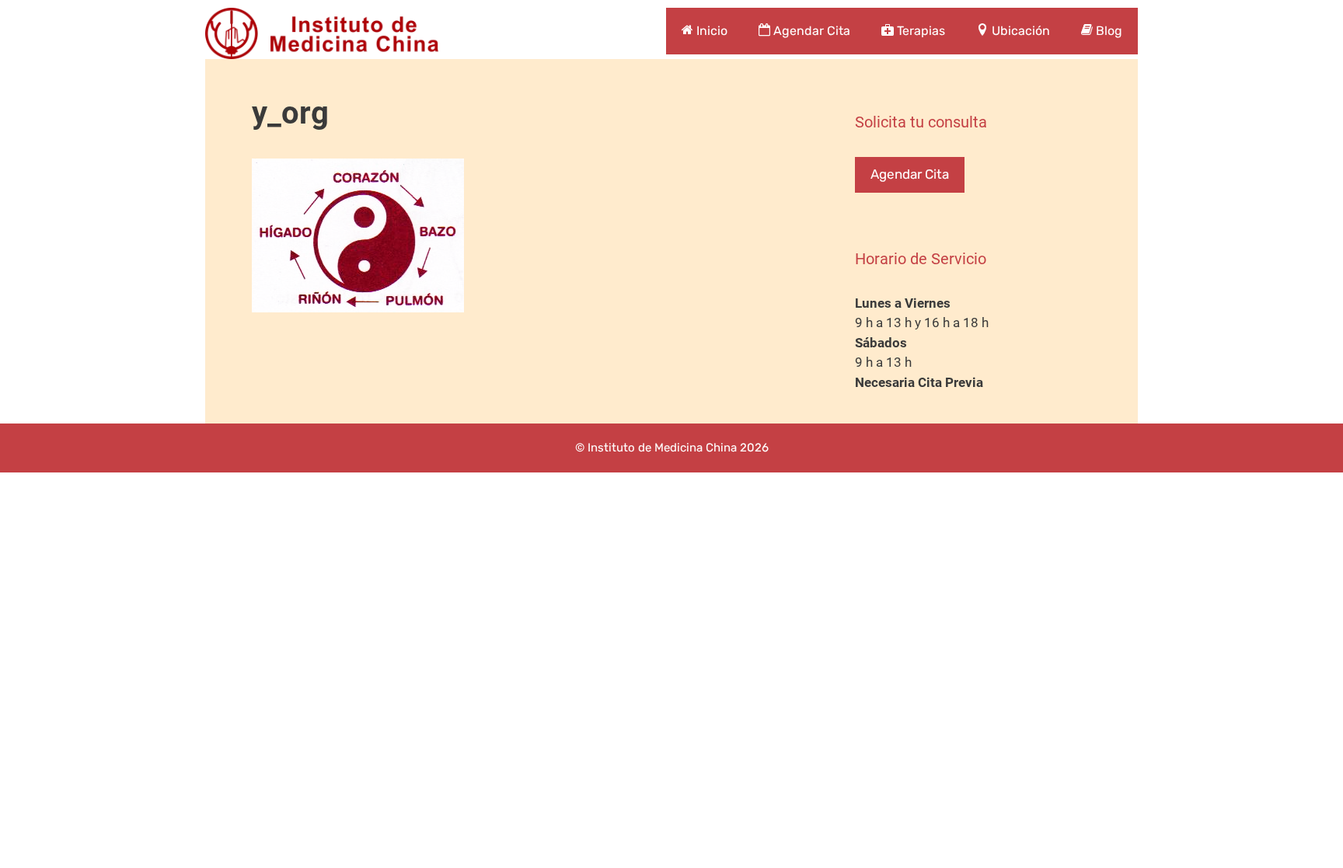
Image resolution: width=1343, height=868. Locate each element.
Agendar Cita (810, 30)
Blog (1107, 30)
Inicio (710, 30)
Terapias (919, 30)
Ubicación (1019, 30)
